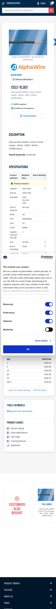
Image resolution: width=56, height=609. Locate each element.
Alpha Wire (16, 75)
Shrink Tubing (17, 428)
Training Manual (18, 441)
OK (28, 349)
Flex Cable (15, 436)
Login (42, 3)
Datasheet (15, 445)
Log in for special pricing (19, 390)
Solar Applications (19, 432)
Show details (41, 340)
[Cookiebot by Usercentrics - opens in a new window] (41, 257)
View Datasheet (29, 116)
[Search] (51, 10)
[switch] (49, 313)
